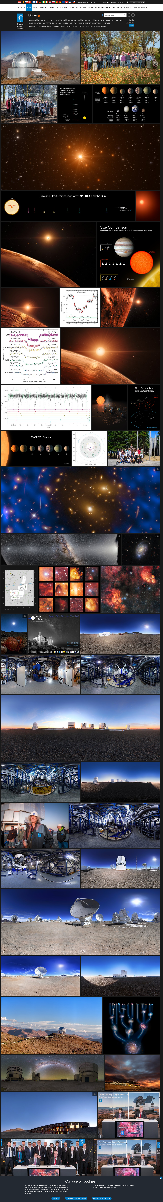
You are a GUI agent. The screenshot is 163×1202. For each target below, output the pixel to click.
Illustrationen (48, 23)
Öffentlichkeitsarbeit (102, 8)
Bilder (29, 8)
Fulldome (109, 20)
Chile (63, 20)
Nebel (65, 23)
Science (132, 2)
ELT (79, 20)
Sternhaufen (72, 26)
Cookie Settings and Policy (101, 1198)
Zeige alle (32, 20)
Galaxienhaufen (35, 23)
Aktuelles (43, 8)
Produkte (116, 8)
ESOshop (52, 8)
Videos (35, 8)
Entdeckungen (81, 8)
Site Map (120, 2)
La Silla (58, 23)
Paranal (73, 23)
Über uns (21, 8)
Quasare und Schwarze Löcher (40, 26)
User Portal (140, 2)
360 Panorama (43, 20)
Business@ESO (126, 8)
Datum (132, 25)
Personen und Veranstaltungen (89, 23)
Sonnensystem (59, 26)
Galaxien (118, 20)
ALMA (52, 20)
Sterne (81, 26)
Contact (113, 2)
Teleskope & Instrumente (65, 8)
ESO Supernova (87, 20)
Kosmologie (71, 20)
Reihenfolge (130, 22)
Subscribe (106, 2)
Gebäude (106, 23)
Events (90, 8)
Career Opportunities (140, 8)
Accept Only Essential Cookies (76, 1198)
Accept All (56, 1198)
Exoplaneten (99, 20)
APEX (57, 20)
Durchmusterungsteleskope (96, 26)
